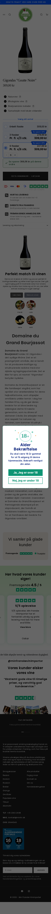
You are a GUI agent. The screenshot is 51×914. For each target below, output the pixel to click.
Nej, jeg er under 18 (25, 480)
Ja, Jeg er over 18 (25, 472)
